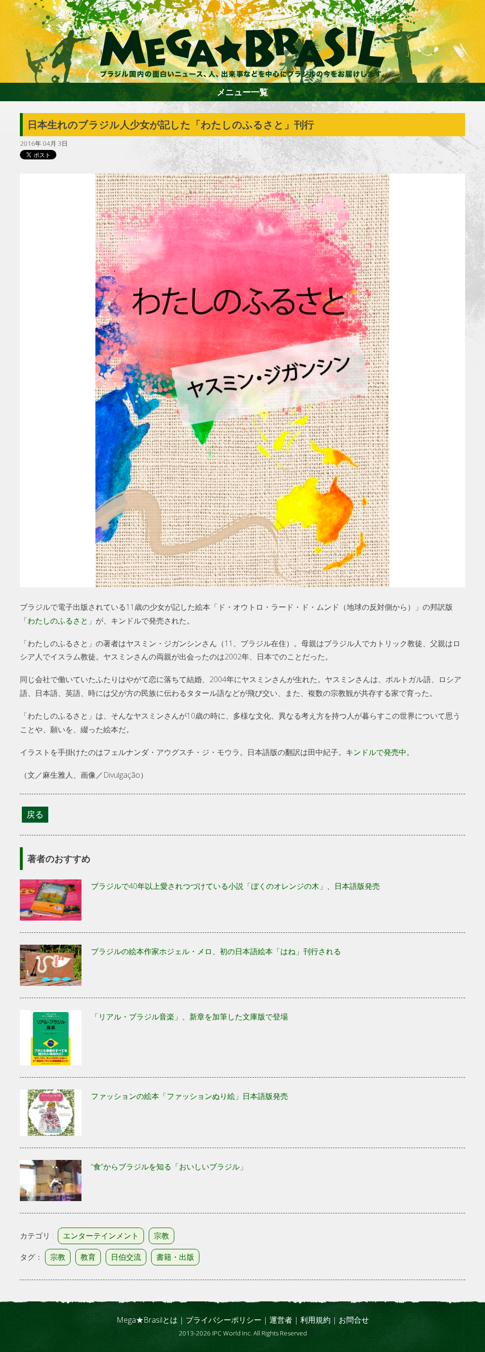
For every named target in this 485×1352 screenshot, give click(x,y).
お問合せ (354, 1320)
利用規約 (315, 1320)
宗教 (161, 1235)
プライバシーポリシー (223, 1320)
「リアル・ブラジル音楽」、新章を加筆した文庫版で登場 (189, 1016)
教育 (88, 1257)
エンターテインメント (101, 1235)
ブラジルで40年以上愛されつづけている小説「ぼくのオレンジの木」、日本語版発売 (235, 886)
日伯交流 (126, 1257)
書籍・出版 (175, 1257)
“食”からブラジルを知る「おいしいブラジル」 (169, 1166)
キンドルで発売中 (376, 752)
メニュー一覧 (242, 91)
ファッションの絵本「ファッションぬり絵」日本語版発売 (189, 1096)
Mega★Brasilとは (147, 1320)
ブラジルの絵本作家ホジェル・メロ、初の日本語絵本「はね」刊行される (216, 951)
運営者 (280, 1320)
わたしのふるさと (57, 620)
